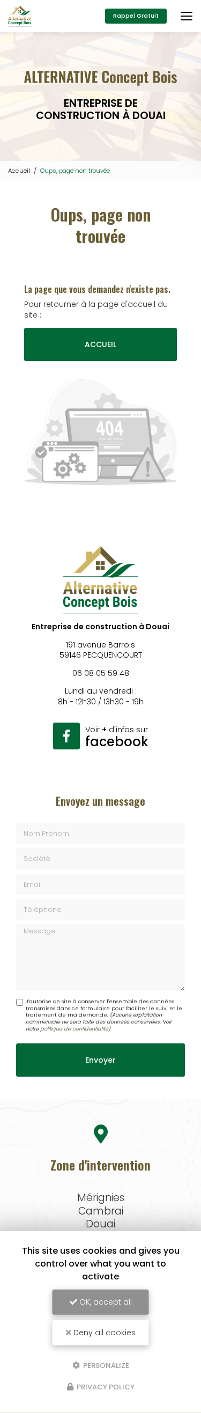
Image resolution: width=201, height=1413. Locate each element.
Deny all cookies (103, 1332)
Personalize (105, 1365)
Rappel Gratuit (136, 16)
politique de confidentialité (74, 1028)
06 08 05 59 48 (100, 673)
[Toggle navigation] (186, 16)
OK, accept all (104, 1302)
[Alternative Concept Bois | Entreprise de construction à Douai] (20, 16)
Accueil (19, 170)
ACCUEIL (100, 344)
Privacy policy (105, 1387)
